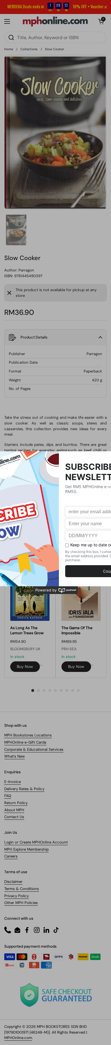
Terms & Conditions (21, 888)
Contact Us (14, 816)
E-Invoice (12, 781)
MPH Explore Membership (26, 849)
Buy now (25, 666)
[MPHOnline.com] (55, 21)
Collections (29, 49)
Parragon (26, 270)
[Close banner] (105, 7)
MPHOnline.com (18, 1037)
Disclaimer (13, 881)
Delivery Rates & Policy (24, 788)
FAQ (7, 795)
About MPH (14, 810)
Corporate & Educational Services (33, 749)
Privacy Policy (16, 895)
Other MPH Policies (21, 902)
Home (8, 49)
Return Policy (16, 802)
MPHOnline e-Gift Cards (25, 742)
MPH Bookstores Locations (28, 735)
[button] (101, 21)
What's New (14, 756)
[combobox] (55, 37)
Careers (11, 856)
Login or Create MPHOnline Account (36, 842)
